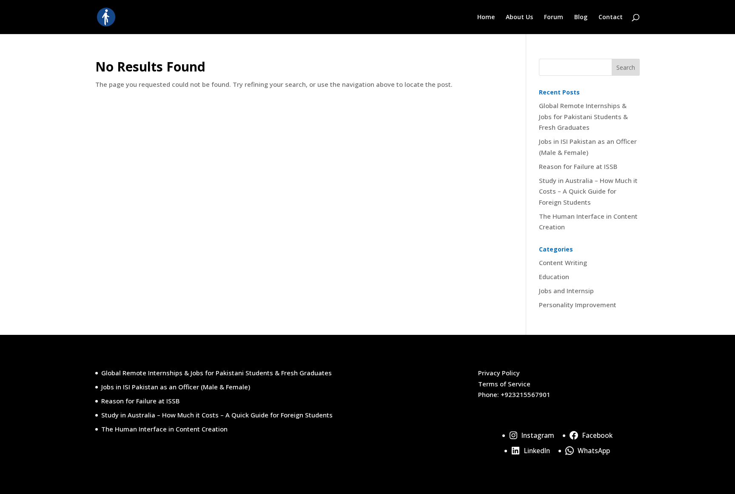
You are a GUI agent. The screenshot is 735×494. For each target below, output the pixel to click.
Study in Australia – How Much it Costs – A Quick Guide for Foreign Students (588, 191)
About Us (519, 17)
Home (486, 17)
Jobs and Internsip (566, 290)
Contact (610, 17)
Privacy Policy (499, 372)
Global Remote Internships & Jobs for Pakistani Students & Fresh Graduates (583, 116)
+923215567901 (525, 394)
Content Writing (563, 262)
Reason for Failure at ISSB (578, 166)
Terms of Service (504, 384)
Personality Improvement (577, 304)
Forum (553, 17)
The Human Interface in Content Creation (164, 429)
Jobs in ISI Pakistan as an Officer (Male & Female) (175, 387)
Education (554, 276)
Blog (580, 17)
